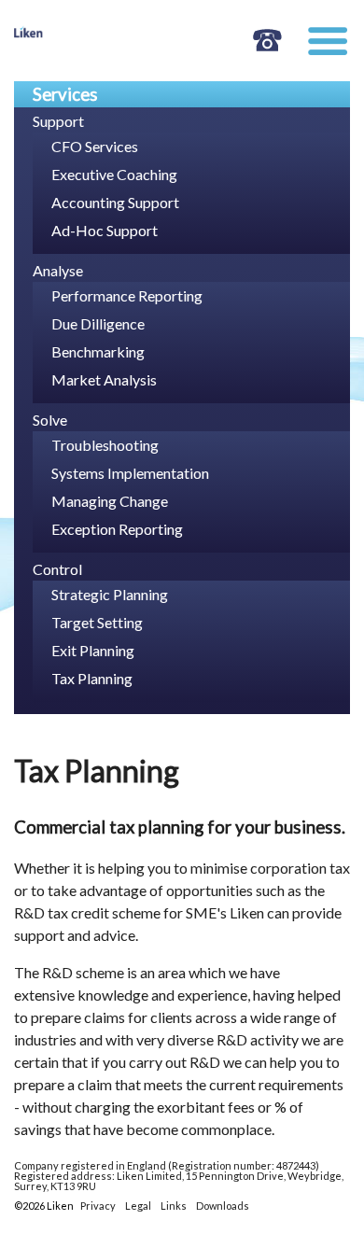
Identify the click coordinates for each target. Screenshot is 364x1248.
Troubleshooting (105, 445)
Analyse (58, 270)
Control (57, 569)
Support (58, 121)
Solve (50, 419)
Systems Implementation (130, 473)
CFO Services (94, 146)
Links (174, 1205)
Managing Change (109, 501)
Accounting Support (115, 202)
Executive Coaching (114, 174)
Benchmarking (98, 351)
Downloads (222, 1205)
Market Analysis (104, 379)
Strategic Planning (109, 594)
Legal (138, 1205)
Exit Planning (92, 650)
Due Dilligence (98, 323)
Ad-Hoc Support (104, 230)
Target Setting (97, 622)
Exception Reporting (117, 529)
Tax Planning (92, 678)
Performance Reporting (127, 295)
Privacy (98, 1205)
